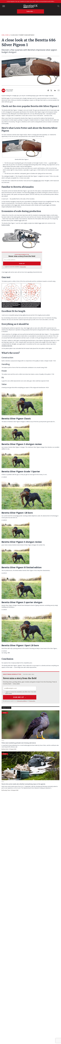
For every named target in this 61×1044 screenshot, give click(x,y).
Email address (19, 688)
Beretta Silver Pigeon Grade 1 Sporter (21, 471)
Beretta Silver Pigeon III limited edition (22, 567)
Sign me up (19, 697)
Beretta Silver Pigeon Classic (16, 418)
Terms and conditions (22, 701)
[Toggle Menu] (3, 6)
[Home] (30, 6)
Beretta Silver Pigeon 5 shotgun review (22, 541)
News (7, 35)
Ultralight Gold (37, 180)
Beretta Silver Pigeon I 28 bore (17, 512)
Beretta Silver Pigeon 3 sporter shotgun (22, 602)
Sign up (22, 263)
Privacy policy (23, 266)
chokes (32, 192)
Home (3, 35)
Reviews (4, 712)
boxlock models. (6, 225)
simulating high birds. (7, 345)
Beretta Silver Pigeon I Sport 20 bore (20, 645)
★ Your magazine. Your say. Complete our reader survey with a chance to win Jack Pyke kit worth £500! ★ (30, 1)
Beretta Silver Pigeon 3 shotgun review (22, 444)
